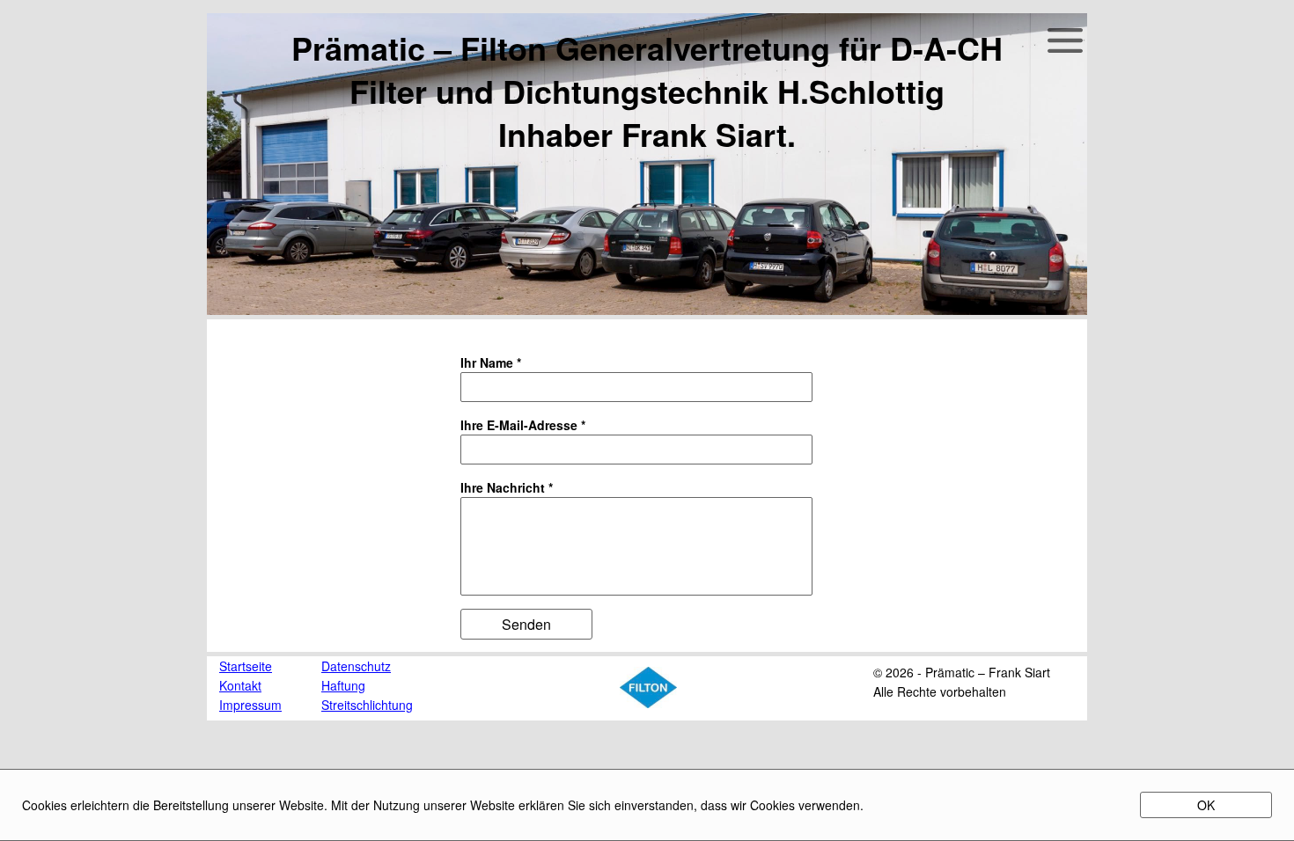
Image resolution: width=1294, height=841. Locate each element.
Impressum (250, 704)
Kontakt (240, 685)
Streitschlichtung (367, 704)
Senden (526, 624)
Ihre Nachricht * (506, 487)
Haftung (343, 685)
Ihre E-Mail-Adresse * (522, 425)
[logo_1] (648, 703)
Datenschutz (356, 666)
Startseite (245, 666)
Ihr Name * (490, 362)
